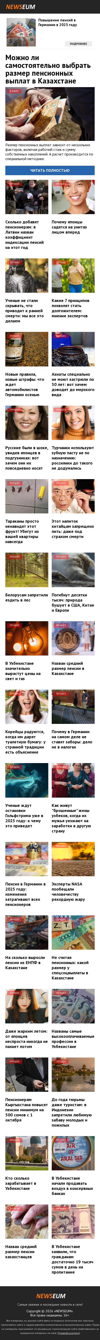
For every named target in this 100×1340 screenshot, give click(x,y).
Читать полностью (50, 170)
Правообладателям (68, 1333)
